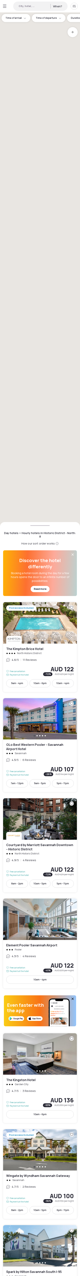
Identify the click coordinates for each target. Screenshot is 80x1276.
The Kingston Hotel (40, 1078)
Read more (40, 589)
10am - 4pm (62, 683)
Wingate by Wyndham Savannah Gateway (40, 1174)
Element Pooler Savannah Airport (40, 943)
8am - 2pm (17, 883)
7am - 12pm (17, 783)
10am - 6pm (40, 683)
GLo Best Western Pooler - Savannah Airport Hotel (40, 745)
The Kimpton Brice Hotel (40, 647)
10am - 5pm (40, 883)
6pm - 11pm (63, 1210)
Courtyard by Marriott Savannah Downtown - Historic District (40, 845)
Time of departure (46, 18)
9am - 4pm (17, 683)
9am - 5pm (40, 783)
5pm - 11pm (63, 783)
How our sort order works (38, 543)
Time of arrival (13, 18)
